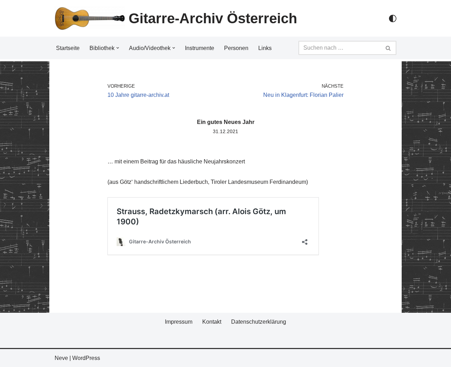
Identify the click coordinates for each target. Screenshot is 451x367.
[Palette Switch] (392, 18)
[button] (117, 47)
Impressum (178, 322)
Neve (61, 358)
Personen (236, 48)
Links (265, 48)
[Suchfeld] (388, 48)
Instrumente (199, 48)
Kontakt (211, 322)
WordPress (86, 358)
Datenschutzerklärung (258, 322)
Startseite (68, 48)
